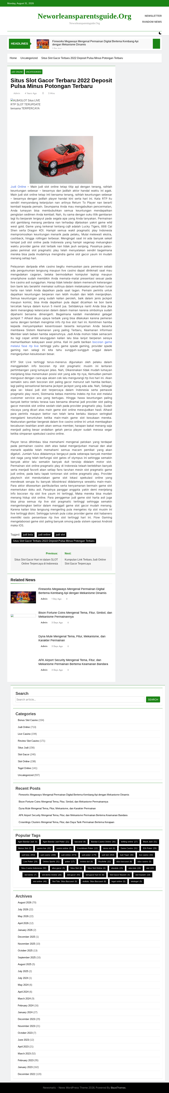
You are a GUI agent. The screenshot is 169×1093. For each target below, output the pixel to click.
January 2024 (25, 1012)
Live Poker (30, 861)
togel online (118, 881)
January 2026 (25, 930)
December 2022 (26, 1074)
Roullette (104, 861)
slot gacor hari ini (95, 875)
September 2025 (27, 957)
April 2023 (23, 1046)
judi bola (28, 534)
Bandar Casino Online (103, 842)
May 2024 (23, 984)
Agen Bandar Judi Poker (56, 842)
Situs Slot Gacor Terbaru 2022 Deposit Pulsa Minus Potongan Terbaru (54, 540)
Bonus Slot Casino (28, 720)
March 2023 (24, 1053)
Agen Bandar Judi (27, 842)
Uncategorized (33, 71)
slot (150, 868)
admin (17, 93)
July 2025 (23, 971)
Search (153, 699)
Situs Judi (23, 747)
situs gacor (58, 868)
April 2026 (23, 923)
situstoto (117, 868)
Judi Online (17, 71)
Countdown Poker (87, 848)
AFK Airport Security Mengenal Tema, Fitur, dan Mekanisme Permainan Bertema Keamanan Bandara (73, 815)
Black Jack (150, 842)
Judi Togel (127, 855)
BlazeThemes (118, 1087)
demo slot (109, 848)
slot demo (30, 875)
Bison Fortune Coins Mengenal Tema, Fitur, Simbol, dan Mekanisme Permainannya (63, 801)
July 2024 (23, 978)
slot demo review (52, 875)
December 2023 (26, 1019)
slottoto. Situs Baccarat (94, 881)
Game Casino (129, 848)
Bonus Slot (24, 848)
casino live (44, 848)
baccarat (80, 842)
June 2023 (23, 1039)
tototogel (136, 881)
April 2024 (23, 991)
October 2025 (25, 950)
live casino (146, 855)
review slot (86, 861)
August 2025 (24, 964)
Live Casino (24, 733)
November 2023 (26, 1026)
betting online (129, 842)
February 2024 (26, 1005)
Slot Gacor (23, 754)
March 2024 (24, 998)
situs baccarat (124, 861)
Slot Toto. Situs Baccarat (64, 881)
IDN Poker (150, 848)
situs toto (134, 868)
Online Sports (51, 861)
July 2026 (23, 909)
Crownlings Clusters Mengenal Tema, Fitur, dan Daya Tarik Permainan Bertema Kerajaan (66, 822)
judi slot (60, 534)
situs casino (144, 861)
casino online (64, 848)
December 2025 (26, 936)
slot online (40, 881)
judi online (44, 534)
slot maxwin (142, 875)
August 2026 (24, 902)
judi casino (48, 855)
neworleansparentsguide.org (84, 16)
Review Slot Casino (28, 740)
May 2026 (23, 916)
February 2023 (26, 1060)
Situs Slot (76, 868)
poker (70, 861)
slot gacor (73, 875)
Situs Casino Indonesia (33, 868)
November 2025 (26, 943)
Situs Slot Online (96, 868)
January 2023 (25, 1067)
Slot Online (24, 761)
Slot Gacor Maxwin (120, 875)
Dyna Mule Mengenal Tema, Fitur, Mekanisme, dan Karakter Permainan (57, 808)
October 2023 (25, 1032)
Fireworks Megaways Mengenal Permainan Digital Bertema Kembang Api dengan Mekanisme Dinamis (95, 43)
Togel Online (24, 768)
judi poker (89, 855)
